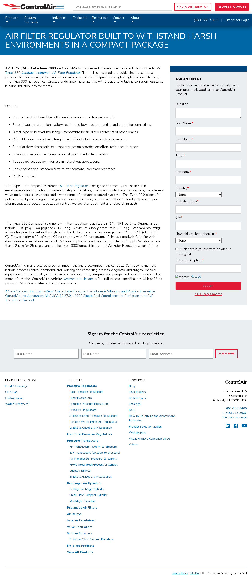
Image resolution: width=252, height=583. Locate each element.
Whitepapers (137, 433)
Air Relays (74, 514)
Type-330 (43, 72)
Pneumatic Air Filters (82, 508)
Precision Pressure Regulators (89, 404)
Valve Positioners (79, 527)
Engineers (80, 17)
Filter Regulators (80, 398)
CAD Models (137, 392)
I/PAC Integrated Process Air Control (93, 465)
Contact (118, 17)
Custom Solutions (31, 19)
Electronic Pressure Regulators (89, 434)
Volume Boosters (79, 533)
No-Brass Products (80, 546)
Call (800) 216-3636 (208, 294)
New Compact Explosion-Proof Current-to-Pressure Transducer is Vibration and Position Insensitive (81, 291)
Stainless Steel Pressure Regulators (93, 416)
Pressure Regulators (82, 386)
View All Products (80, 552)
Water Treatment (17, 404)
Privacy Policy (180, 573)
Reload (196, 276)
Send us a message (234, 417)
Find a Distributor (192, 6)
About (135, 17)
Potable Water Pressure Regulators (93, 422)
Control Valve (14, 398)
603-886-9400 (236, 408)
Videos (133, 445)
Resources (99, 17)
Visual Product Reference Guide (149, 439)
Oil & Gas (11, 392)
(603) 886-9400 (206, 20)
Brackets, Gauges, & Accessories (90, 428)
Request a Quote (232, 6)
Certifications (137, 398)
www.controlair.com (78, 279)
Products (11, 17)
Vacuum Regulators (81, 520)
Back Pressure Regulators (86, 392)
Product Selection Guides (145, 427)
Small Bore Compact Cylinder (88, 495)
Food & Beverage (16, 386)
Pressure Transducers (82, 441)
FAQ (132, 410)
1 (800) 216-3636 (234, 413)
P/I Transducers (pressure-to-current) (93, 459)
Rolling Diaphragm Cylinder (86, 489)
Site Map (195, 573)
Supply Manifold (79, 471)
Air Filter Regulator (74, 186)
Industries (59, 17)
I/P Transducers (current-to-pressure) (93, 447)
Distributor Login (237, 20)
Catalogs (135, 404)
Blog (132, 386)
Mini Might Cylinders (82, 501)
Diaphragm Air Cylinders (84, 483)
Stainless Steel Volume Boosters (91, 539)
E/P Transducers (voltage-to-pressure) (94, 453)
